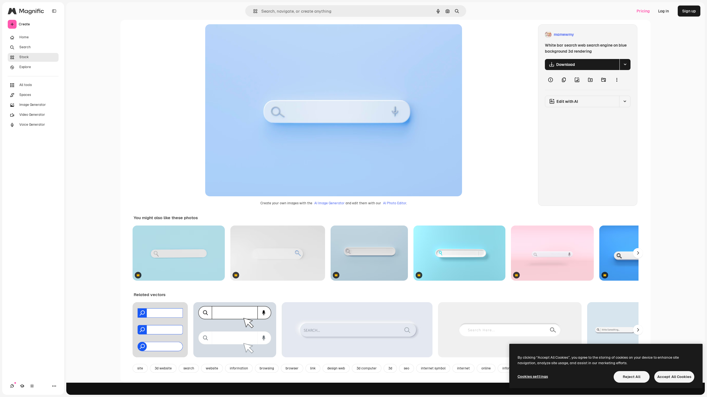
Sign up (689, 11)
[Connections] (12, 386)
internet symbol (433, 368)
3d (390, 368)
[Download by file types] (625, 64)
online (486, 368)
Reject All (631, 376)
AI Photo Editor (394, 203)
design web (336, 368)
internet (463, 368)
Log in (663, 11)
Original (240, 34)
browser (292, 368)
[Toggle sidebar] (54, 11)
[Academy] (22, 386)
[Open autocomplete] (253, 11)
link (313, 368)
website (212, 368)
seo (406, 368)
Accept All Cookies (674, 376)
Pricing (643, 11)
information (239, 368)
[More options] (616, 79)
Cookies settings (533, 376)
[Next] (638, 253)
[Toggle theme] (32, 386)
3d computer (367, 368)
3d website (163, 368)
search (188, 368)
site (140, 368)
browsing (267, 368)
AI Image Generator (329, 203)
